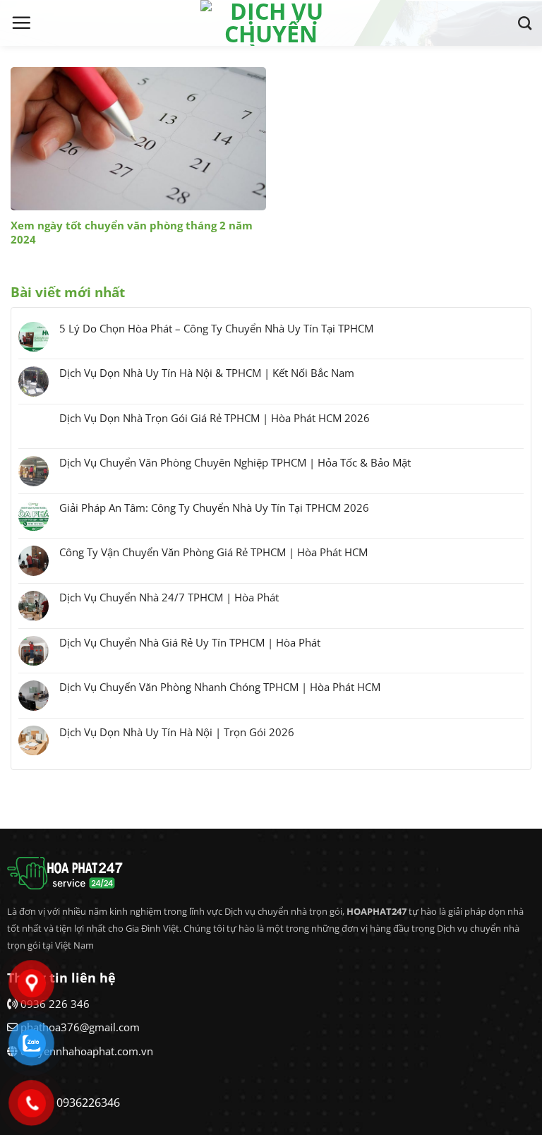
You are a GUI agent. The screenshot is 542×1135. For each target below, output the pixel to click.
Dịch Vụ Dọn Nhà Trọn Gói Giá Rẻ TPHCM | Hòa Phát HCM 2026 (214, 418)
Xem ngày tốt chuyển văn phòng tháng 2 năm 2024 (132, 232)
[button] (21, 22)
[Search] (524, 23)
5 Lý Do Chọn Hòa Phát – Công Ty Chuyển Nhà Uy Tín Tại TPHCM (216, 328)
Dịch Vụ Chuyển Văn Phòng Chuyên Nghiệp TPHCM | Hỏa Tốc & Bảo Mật (235, 462)
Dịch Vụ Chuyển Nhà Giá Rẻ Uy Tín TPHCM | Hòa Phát (189, 642)
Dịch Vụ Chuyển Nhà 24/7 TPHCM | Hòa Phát (169, 597)
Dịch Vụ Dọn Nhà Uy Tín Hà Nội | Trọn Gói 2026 (176, 732)
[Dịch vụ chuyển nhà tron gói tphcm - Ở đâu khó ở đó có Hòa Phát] (271, 23)
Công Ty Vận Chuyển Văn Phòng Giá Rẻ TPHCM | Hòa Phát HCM (213, 552)
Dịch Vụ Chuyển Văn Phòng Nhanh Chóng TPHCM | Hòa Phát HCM (219, 686)
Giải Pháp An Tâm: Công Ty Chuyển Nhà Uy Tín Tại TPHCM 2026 (214, 507)
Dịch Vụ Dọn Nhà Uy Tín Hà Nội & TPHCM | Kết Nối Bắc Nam (206, 372)
